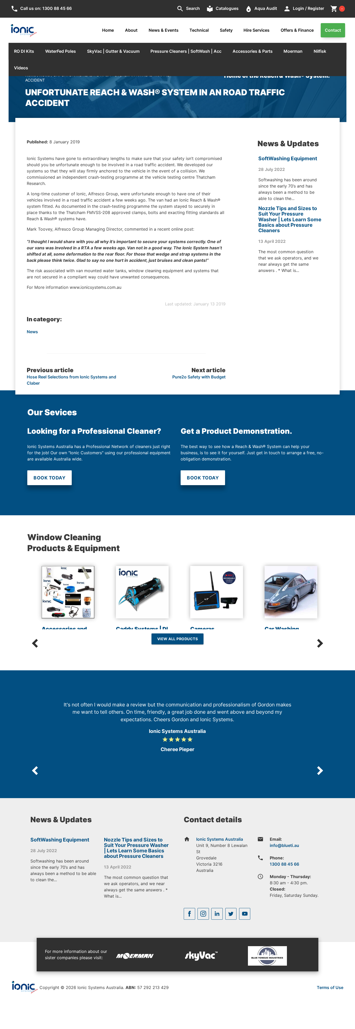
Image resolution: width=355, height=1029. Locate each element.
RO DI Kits (24, 51)
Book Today (49, 477)
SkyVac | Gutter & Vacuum (113, 51)
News (32, 331)
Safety (226, 30)
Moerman (293, 51)
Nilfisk (320, 51)
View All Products (177, 639)
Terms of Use (330, 987)
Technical (199, 30)
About (131, 30)
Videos (21, 67)
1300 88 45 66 (284, 864)
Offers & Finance (297, 30)
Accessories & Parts (253, 51)
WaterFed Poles (60, 51)
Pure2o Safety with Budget (199, 376)
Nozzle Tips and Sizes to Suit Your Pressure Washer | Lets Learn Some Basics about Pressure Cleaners (289, 219)
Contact (333, 30)
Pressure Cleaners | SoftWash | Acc (185, 51)
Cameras (202, 629)
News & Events (164, 30)
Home (108, 30)
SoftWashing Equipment (287, 158)
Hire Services (256, 30)
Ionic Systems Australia (219, 839)
